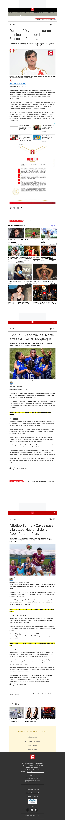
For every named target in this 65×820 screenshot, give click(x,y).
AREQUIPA (11, 12)
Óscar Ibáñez (29, 221)
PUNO (38, 15)
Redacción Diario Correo (18, 84)
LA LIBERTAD (17, 15)
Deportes (12, 24)
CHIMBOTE (23, 12)
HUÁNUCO (49, 12)
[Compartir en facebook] (50, 24)
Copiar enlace (26, 208)
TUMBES (47, 15)
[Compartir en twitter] (54, 24)
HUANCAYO (42, 12)
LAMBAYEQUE (24, 15)
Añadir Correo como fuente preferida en (45, 19)
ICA (53, 12)
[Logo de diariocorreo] (32, 10)
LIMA (30, 15)
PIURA (34, 15)
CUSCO (29, 12)
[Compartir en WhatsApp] (17, 208)
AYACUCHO (17, 12)
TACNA (42, 15)
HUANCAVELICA (35, 12)
